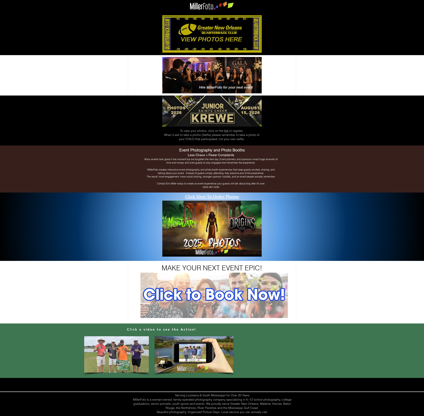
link (226, 131)
